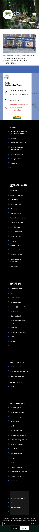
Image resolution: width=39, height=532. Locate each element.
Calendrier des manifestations (19, 371)
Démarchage (14, 346)
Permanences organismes (18, 417)
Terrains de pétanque (17, 222)
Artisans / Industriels (17, 195)
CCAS (12, 387)
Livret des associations (17, 367)
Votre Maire (14, 138)
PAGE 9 (13, 426)
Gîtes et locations (16, 245)
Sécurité (13, 341)
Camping (13, 241)
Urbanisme (14, 163)
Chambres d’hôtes (16, 236)
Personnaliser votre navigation (26, 524)
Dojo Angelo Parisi (16, 232)
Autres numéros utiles (17, 412)
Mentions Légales (16, 507)
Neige (12, 462)
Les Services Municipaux (18, 143)
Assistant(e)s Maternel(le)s (19, 307)
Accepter (24, 528)
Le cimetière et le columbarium (16, 260)
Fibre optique (14, 266)
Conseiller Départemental (18, 435)
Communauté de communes (19, 472)
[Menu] (33, 14)
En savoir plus (8, 524)
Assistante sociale (16, 430)
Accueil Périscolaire (16, 289)
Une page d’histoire (16, 254)
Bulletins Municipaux (17, 154)
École (12, 293)
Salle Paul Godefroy (17, 204)
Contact (13, 512)
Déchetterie (14, 449)
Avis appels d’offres (16, 159)
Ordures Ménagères (16, 467)
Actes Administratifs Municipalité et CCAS (17, 148)
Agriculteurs (14, 200)
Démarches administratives (19, 332)
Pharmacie (14, 328)
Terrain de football (16, 213)
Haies (12, 458)
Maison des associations (18, 376)
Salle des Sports (15, 227)
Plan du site (14, 503)
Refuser (15, 528)
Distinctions (14, 481)
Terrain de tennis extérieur (18, 218)
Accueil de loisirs (16, 302)
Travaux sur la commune (18, 168)
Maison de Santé (16, 316)
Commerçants (15, 190)
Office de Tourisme (16, 476)
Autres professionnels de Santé (18, 322)
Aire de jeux (14, 311)
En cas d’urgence (16, 408)
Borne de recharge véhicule (19, 440)
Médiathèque (14, 209)
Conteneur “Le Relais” (17, 444)
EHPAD (13, 337)
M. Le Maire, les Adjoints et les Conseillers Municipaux (19, 132)
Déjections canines (16, 453)
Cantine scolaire (15, 298)
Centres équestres (16, 250)
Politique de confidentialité (18, 498)
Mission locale (15, 421)
